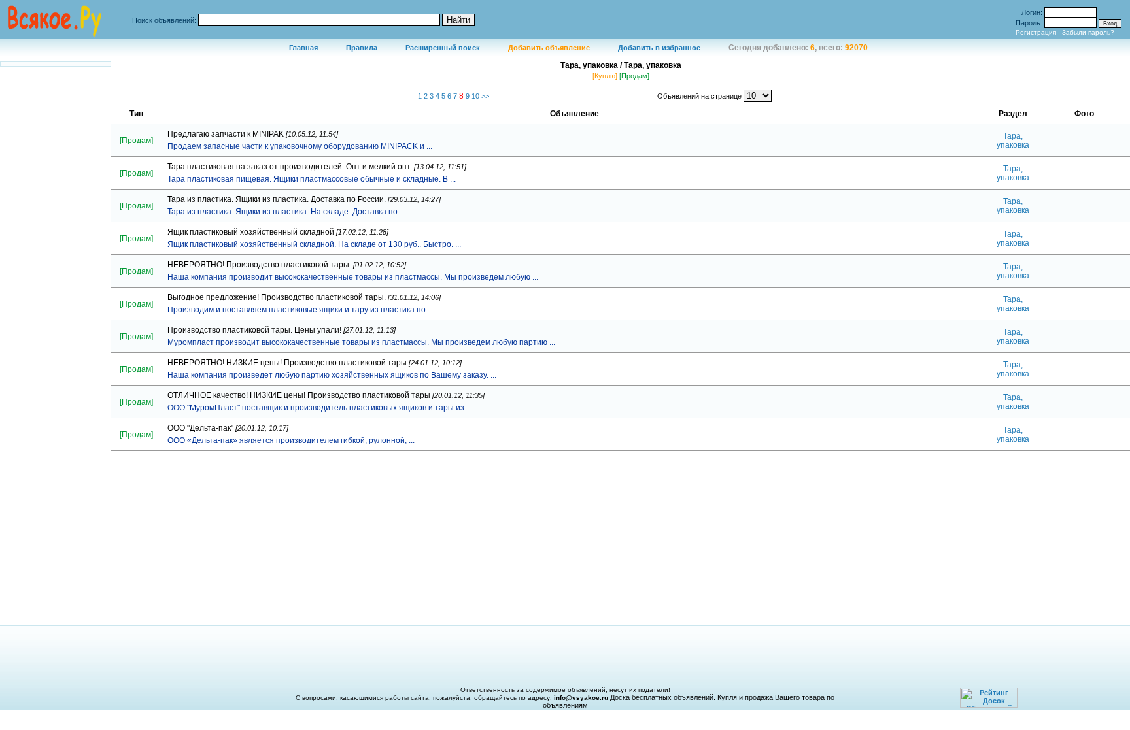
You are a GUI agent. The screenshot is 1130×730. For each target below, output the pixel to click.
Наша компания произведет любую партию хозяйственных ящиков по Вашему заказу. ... (331, 375)
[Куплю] (604, 76)
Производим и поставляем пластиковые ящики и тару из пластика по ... (300, 309)
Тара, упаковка (1013, 140)
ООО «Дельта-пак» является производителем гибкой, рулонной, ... (291, 440)
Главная (303, 48)
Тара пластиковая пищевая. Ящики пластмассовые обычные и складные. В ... (311, 179)
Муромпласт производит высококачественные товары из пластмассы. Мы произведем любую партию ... (361, 342)
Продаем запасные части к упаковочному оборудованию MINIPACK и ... (299, 146)
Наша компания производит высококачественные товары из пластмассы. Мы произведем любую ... (352, 277)
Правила (361, 48)
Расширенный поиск (442, 48)
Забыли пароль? (1088, 32)
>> (485, 96)
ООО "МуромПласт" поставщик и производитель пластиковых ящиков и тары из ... (319, 407)
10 (476, 96)
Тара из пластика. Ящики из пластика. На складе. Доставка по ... (286, 211)
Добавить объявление (549, 48)
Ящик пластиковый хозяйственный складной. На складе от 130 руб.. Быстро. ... (314, 244)
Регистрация (1036, 32)
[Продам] (634, 76)
